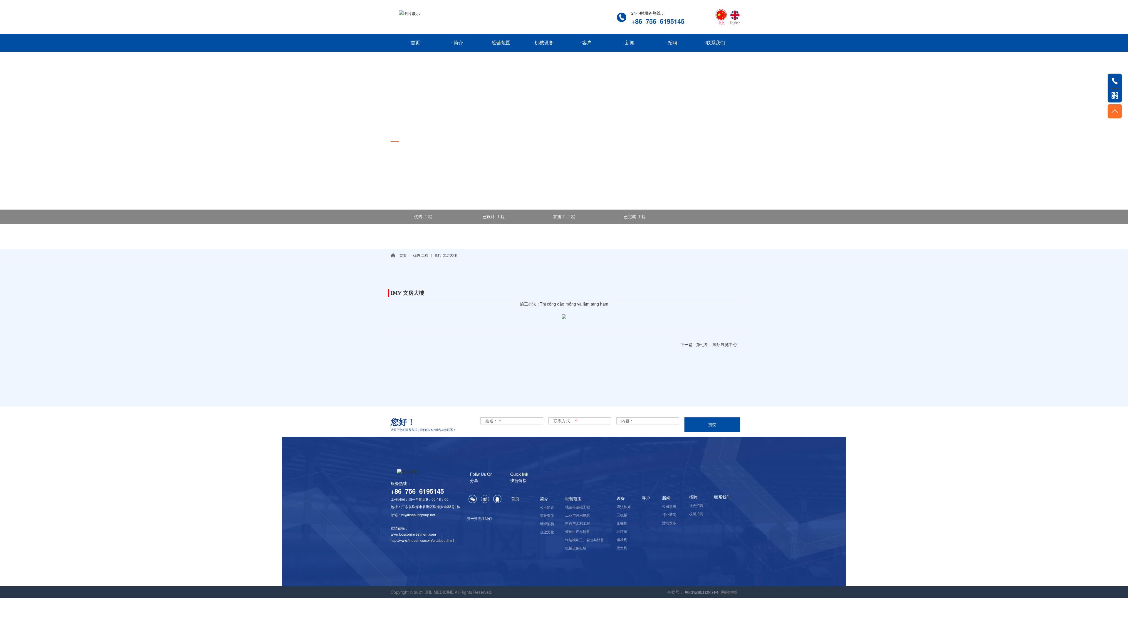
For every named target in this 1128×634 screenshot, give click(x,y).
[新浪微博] (485, 499)
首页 (403, 256)
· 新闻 (628, 42)
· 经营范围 (500, 42)
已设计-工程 (494, 216)
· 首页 (414, 42)
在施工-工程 (564, 216)
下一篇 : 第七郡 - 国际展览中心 (708, 344)
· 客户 (586, 42)
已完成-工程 (635, 216)
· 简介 (457, 42)
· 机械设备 (542, 42)
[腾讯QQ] (497, 499)
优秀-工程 (423, 216)
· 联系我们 (714, 42)
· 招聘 (671, 42)
